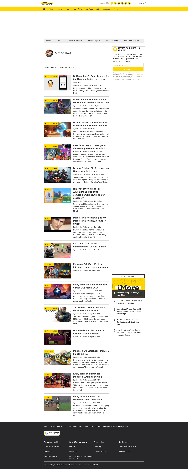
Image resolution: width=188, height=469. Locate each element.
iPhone (51, 9)
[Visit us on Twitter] (115, 3)
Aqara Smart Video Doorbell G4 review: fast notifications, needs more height (130, 311)
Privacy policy (99, 442)
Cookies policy (124, 442)
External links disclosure (128, 447)
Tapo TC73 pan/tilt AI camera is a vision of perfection (129, 302)
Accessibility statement (52, 447)
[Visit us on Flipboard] (129, 3)
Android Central (124, 451)
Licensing (97, 447)
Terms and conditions (52, 442)
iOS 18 (60, 41)
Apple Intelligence (75, 41)
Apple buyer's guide (131, 41)
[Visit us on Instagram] (122, 3)
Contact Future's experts (78, 442)
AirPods (89, 9)
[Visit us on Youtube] (119, 3)
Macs (60, 9)
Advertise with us (100, 451)
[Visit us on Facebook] (112, 3)
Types (116, 9)
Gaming (47, 189)
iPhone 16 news (112, 41)
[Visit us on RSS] (125, 3)
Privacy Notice (136, 74)
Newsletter (73, 451)
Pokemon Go (49, 265)
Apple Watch (78, 9)
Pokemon (48, 374)
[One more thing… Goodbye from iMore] (128, 288)
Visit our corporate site (119, 426)
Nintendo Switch (51, 77)
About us (47, 451)
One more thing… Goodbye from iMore (128, 294)
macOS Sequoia (94, 41)
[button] (143, 3)
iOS (97, 9)
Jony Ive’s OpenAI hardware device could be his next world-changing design (129, 332)
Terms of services (134, 73)
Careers (72, 447)
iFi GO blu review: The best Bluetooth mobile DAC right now (128, 322)
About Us (106, 9)
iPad (67, 9)
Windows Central (50, 456)
